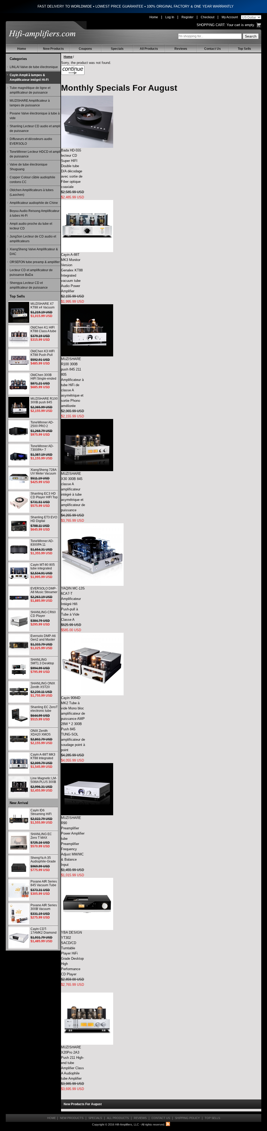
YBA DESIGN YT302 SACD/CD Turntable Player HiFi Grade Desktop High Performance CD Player (72, 953)
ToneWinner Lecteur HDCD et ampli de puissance (35, 154)
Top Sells (244, 49)
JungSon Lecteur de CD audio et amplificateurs (33, 239)
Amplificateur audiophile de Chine (34, 203)
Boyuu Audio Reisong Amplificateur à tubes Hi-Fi (34, 213)
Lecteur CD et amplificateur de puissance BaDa (31, 272)
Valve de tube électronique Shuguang (28, 167)
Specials (117, 49)
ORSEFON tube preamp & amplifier (35, 262)
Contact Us (212, 49)
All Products (149, 49)
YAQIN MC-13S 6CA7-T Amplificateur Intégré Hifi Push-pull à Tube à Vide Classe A (73, 604)
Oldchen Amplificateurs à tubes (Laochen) (31, 192)
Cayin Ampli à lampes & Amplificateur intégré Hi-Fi (29, 77)
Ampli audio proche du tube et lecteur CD (31, 226)
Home (153, 17)
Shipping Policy (187, 1118)
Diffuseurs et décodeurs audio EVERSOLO (31, 141)
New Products (53, 49)
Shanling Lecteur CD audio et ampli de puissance (35, 128)
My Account (230, 17)
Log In (169, 17)
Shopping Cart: (211, 25)
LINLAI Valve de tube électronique (34, 67)
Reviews (180, 49)
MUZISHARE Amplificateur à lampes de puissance (30, 103)
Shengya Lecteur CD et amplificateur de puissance (29, 285)
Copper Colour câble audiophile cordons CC (32, 179)
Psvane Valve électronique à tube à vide (35, 116)
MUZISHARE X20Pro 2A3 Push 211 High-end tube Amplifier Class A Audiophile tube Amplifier (72, 1062)
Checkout (207, 17)
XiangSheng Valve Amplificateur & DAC (34, 251)
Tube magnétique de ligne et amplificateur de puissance (30, 90)
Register (187, 17)
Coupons (85, 49)
